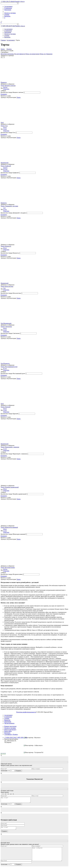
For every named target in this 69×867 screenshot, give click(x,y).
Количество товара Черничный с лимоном (14, 454)
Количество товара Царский (9, 413)
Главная (3, 40)
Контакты (7, 16)
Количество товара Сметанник (10, 333)
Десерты (9, 49)
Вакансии (7, 720)
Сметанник (8, 326)
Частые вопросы (9, 723)
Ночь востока (9, 286)
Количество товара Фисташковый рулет (13, 373)
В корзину (4, 94)
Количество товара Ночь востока (11, 293)
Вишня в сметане (10, 85)
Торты (3, 49)
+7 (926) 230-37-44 (6, 1)
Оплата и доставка (10, 13)
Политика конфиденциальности (26, 712)
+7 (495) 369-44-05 (6, 26)
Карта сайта (8, 731)
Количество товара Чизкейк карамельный (13, 494)
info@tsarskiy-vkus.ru (18, 1)
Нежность (8, 246)
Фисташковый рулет (11, 366)
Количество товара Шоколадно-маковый (13, 534)
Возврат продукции (10, 726)
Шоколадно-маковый (11, 527)
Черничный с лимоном (12, 447)
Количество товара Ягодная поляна (11, 574)
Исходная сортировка (7, 54)
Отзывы (6, 14)
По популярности (19, 54)
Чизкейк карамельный (12, 487)
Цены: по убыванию (46, 54)
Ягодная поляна (10, 567)
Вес (2, 88)
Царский (7, 407)
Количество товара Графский (10, 172)
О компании (8, 8)
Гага (6, 126)
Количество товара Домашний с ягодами (13, 213)
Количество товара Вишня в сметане (12, 92)
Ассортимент (8, 6)
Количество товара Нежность (10, 253)
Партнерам (7, 9)
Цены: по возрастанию (32, 54)
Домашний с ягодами (11, 206)
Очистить (6, 89)
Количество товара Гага (8, 132)
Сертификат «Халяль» (11, 734)
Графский (8, 166)
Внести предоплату (10, 729)
